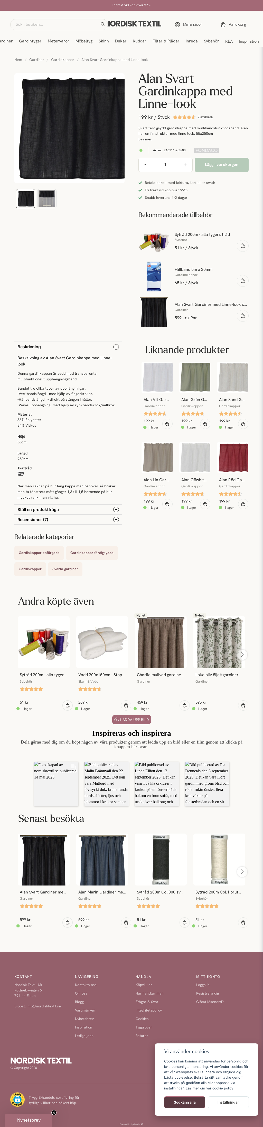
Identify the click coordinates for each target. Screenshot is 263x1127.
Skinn (104, 41)
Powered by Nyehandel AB (131, 1124)
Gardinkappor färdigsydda (92, 553)
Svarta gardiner (65, 569)
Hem (18, 60)
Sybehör (211, 41)
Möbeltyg (84, 41)
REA (229, 42)
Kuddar (139, 41)
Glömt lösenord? (210, 1002)
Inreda (192, 41)
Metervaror (58, 41)
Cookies (142, 1019)
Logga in (203, 985)
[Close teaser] (54, 1112)
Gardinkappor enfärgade (39, 553)
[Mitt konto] (189, 25)
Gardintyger (30, 41)
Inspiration (249, 42)
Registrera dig (207, 994)
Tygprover (144, 1028)
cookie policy (222, 1088)
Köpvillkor (144, 985)
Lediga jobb (84, 1036)
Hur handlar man (150, 994)
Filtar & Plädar (166, 41)
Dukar (121, 41)
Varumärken (85, 1011)
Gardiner (36, 60)
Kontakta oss (86, 985)
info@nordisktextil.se (44, 1006)
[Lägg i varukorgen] (243, 246)
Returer (142, 1036)
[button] (102, 24)
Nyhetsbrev (84, 1019)
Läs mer (145, 139)
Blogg (79, 1002)
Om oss (81, 994)
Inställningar (228, 1102)
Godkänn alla (185, 1102)
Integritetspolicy (149, 1011)
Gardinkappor (62, 60)
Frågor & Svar (147, 1002)
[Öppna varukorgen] (234, 25)
